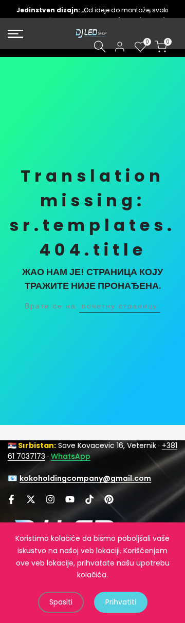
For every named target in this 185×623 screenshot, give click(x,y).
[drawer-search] (99, 46)
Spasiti (60, 602)
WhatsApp (70, 456)
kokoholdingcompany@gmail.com (85, 478)
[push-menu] (15, 34)
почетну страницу (120, 306)
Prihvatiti (120, 602)
